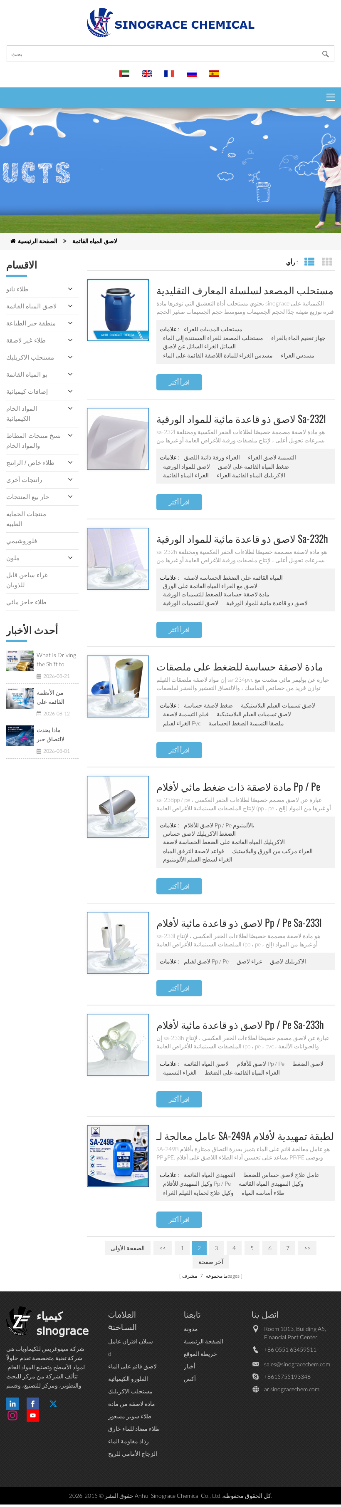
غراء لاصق (249, 961)
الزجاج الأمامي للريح (132, 1453)
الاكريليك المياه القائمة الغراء (251, 475)
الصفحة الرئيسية (37, 240)
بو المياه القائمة (26, 374)
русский (193, 77)
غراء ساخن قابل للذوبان (27, 579)
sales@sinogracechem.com (297, 1364)
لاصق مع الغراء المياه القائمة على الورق (210, 585)
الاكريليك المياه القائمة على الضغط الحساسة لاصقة (224, 841)
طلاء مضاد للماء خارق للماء (134, 1429)
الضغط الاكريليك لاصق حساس (199, 833)
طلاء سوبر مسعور (129, 1416)
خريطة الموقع (200, 1353)
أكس (190, 1378)
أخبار (189, 1366)
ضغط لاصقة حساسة (208, 705)
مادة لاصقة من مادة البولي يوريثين (131, 1404)
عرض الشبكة (326, 262)
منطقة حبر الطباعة (31, 323)
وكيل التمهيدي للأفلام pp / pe (197, 1183)
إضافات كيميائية (27, 391)
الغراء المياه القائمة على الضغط (242, 1072)
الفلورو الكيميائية (128, 1378)
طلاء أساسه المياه (263, 1192)
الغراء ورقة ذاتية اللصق (212, 457)
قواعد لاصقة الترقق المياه (193, 850)
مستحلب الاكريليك (30, 357)
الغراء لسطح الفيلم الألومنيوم (197, 859)
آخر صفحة (210, 1261)
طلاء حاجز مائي (26, 602)
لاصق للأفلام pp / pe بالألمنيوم (219, 825)
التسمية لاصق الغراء (272, 457)
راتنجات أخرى (24, 479)
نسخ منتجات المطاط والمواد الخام (33, 440)
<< (162, 1247)
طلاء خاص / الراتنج (30, 462)
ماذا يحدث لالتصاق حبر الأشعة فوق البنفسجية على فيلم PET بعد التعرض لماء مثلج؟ (54, 735)
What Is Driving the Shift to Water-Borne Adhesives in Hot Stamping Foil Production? (57, 660)
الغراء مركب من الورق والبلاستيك (272, 850)
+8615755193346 (287, 1376)
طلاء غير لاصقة (26, 340)
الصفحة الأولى (128, 1247)
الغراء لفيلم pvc (181, 723)
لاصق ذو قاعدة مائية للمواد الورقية (267, 602)
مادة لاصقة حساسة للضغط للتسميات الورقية (216, 594)
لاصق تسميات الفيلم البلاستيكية (278, 705)
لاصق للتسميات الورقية (190, 602)
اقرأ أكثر (179, 382)
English (148, 77)
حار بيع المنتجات (27, 496)
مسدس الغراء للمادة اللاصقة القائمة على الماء (218, 355)
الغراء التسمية (180, 1072)
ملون (13, 557)
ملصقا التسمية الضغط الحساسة (246, 723)
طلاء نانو (17, 289)
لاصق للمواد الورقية (186, 466)
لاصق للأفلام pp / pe (260, 1063)
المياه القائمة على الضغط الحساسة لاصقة (233, 577)
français (170, 77)
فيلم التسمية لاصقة (186, 714)
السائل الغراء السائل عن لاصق (199, 346)
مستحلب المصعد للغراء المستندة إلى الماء (213, 337)
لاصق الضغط (308, 1063)
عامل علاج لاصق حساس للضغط (281, 1174)
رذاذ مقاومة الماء (128, 1441)
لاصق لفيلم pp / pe (206, 961)
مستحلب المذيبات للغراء (213, 329)
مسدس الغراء (297, 355)
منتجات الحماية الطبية (26, 518)
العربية (125, 77)
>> (307, 1247)
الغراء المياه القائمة (186, 475)
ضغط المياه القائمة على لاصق (253, 466)
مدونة (191, 1328)
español (215, 77)
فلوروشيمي (21, 540)
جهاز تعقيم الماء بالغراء (298, 337)
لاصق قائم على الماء (132, 1366)
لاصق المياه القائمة (94, 240)
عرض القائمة (309, 262)
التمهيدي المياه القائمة (209, 1174)
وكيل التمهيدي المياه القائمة (271, 1183)
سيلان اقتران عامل (130, 1341)
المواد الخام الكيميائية (21, 413)
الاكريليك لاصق (288, 961)
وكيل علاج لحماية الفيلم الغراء (198, 1192)
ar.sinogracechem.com (291, 1389)
